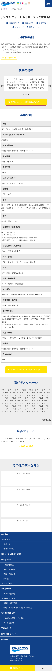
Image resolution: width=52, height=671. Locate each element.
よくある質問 (9, 623)
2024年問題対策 (9, 594)
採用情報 (4, 639)
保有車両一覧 (9, 549)
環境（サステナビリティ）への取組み (18, 608)
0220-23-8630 (27, 446)
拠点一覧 (7, 544)
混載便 (6, 579)
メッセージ (19, 27)
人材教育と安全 (9, 598)
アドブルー (8, 583)
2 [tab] (26, 94)
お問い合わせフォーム (9, 634)
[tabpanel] (26, 83)
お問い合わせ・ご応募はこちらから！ (27, 102)
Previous (2, 86)
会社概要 (7, 539)
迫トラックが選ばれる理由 (11, 554)
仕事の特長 (28, 23)
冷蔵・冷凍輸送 (9, 570)
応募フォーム (34, 27)
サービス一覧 (6, 560)
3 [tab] (28, 94)
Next (49, 86)
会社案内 (4, 534)
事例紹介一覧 (6, 628)
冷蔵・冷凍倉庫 (9, 574)
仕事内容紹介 (13, 23)
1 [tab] (23, 94)
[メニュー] (48, 3)
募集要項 (42, 23)
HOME (5, 9)
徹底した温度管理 (10, 603)
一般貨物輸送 (9, 565)
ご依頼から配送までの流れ (14, 618)
